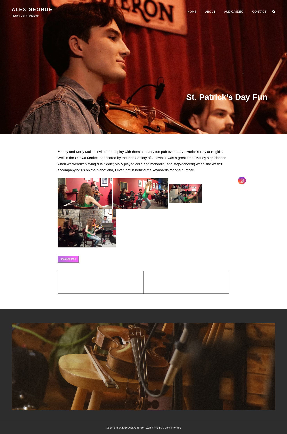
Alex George (32, 9)
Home (191, 11)
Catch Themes (172, 427)
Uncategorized (68, 259)
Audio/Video (233, 11)
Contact (259, 11)
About (210, 11)
